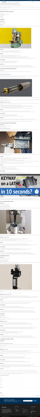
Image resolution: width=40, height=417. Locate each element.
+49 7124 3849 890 (30, 0)
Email (0, 382)
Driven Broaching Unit (4, 126)
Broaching (9, 52)
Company (1, 379)
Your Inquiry (1, 387)
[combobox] (33, 1)
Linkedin (32, 409)
